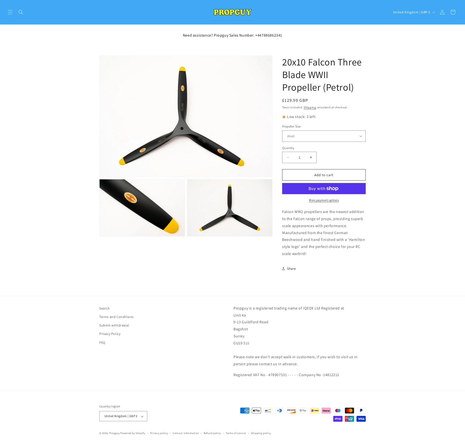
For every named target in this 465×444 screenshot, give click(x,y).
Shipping (310, 107)
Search (104, 308)
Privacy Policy (109, 334)
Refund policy (212, 433)
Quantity (288, 148)
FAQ (102, 342)
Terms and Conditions (116, 317)
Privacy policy (159, 433)
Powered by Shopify (132, 433)
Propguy (114, 433)
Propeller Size (291, 126)
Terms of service (236, 433)
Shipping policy (261, 433)
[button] (10, 12)
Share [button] (291, 268)
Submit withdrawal (114, 325)
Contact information (186, 433)
